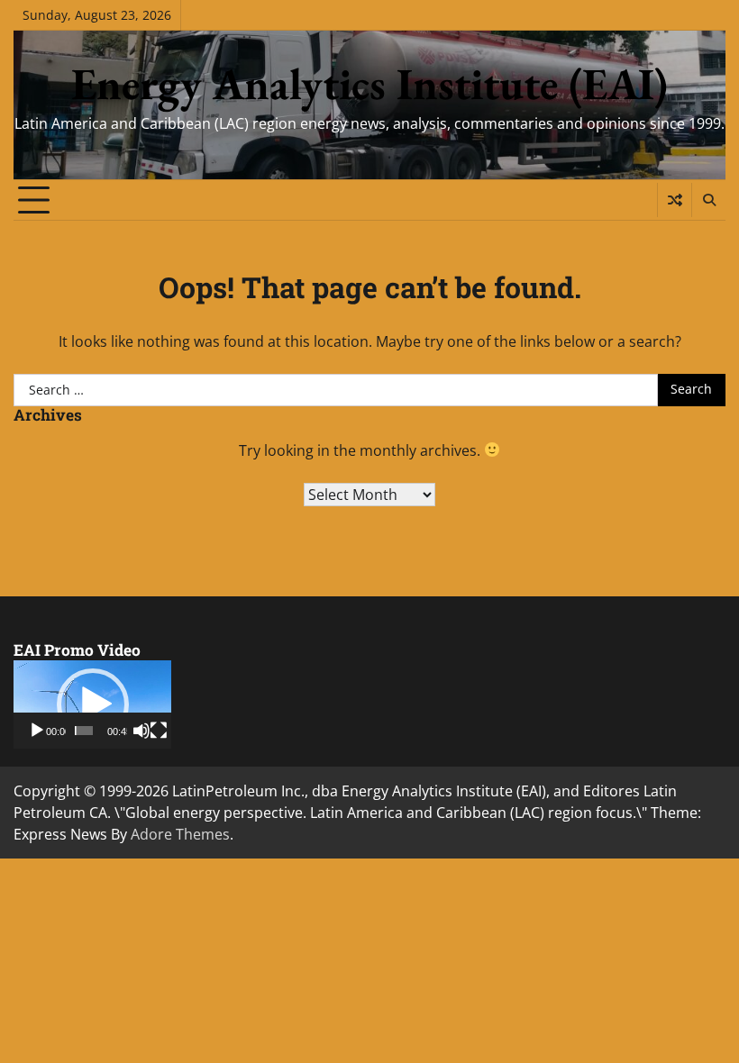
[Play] (37, 731)
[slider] (84, 730)
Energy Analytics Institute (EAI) (369, 84)
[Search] (708, 200)
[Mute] (141, 731)
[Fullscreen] (159, 731)
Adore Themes (180, 834)
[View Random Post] (674, 200)
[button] (93, 704)
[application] (92, 704)
